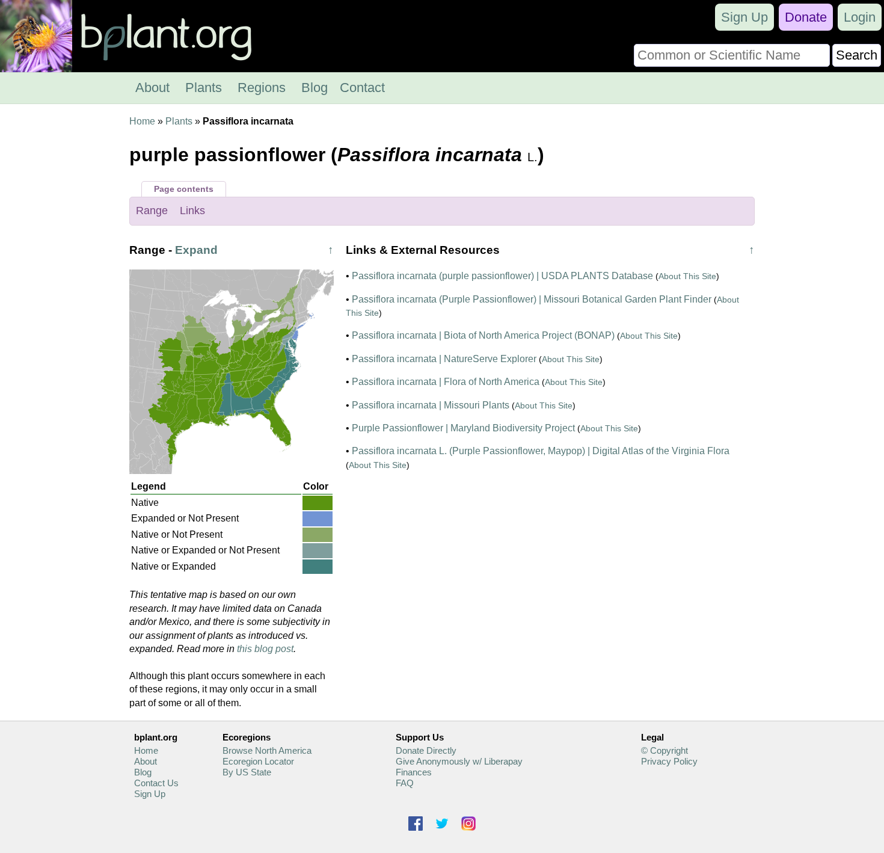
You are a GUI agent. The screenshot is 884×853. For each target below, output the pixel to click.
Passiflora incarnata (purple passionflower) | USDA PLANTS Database (502, 276)
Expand (196, 250)
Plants (203, 87)
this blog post (265, 649)
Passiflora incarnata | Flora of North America (445, 382)
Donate (806, 17)
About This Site (687, 276)
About (152, 87)
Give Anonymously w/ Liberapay (459, 761)
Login (860, 17)
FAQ (405, 783)
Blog (314, 87)
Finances (414, 772)
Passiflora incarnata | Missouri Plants (430, 405)
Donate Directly (426, 750)
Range (152, 211)
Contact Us (156, 783)
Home (142, 121)
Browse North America (267, 750)
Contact (362, 87)
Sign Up (744, 17)
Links (192, 211)
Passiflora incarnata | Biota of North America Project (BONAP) (483, 335)
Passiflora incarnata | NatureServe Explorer (444, 359)
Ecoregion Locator (258, 761)
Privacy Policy (669, 761)
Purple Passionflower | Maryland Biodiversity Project (463, 428)
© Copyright (664, 750)
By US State (247, 772)
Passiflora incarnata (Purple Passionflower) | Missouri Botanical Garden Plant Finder (531, 299)
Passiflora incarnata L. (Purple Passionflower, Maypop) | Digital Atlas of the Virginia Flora (540, 451)
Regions (262, 87)
